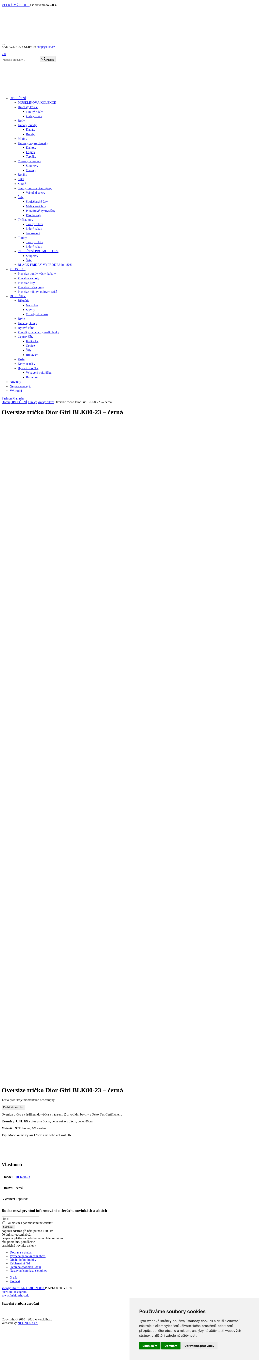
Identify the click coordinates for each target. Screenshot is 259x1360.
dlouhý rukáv (34, 111)
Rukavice (32, 354)
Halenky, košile (28, 107)
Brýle (21, 318)
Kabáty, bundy (27, 125)
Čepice (30, 345)
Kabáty (30, 129)
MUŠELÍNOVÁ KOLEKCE (37, 102)
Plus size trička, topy (31, 287)
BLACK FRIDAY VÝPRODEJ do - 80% (45, 264)
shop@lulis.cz (46, 46)
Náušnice (32, 305)
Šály (29, 350)
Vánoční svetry (35, 192)
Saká (21, 179)
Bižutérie (23, 300)
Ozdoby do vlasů (37, 314)
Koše (21, 359)
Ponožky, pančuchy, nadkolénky (38, 332)
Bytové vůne (26, 328)
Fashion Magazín (13, 398)
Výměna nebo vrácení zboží (28, 1256)
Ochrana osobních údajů (25, 1267)
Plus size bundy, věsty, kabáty (37, 273)
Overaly (31, 170)
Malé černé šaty (36, 206)
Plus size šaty (26, 282)
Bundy (30, 134)
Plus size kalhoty (28, 278)
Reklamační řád (20, 1263)
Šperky (30, 309)
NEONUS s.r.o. (28, 1323)
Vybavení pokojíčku (39, 372)
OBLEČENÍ (19, 402)
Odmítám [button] (171, 1345)
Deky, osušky (26, 363)
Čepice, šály (25, 336)
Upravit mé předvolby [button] (199, 1345)
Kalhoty (31, 147)
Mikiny (22, 138)
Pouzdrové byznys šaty (40, 210)
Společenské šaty (37, 201)
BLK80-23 (23, 1177)
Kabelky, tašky (27, 323)
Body (21, 120)
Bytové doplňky (28, 368)
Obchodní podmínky (23, 1259)
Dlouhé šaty (33, 215)
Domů (6, 402)
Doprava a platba (21, 1252)
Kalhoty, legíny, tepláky (33, 143)
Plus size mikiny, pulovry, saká (37, 291)
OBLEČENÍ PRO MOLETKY (38, 251)
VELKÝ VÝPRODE (16, 5)
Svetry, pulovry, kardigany (35, 188)
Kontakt (15, 1281)
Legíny (30, 152)
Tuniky (22, 237)
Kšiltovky (32, 341)
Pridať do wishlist (13, 1107)
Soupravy (32, 165)
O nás (13, 1277)
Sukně (22, 183)
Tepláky (31, 156)
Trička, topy (25, 219)
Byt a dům (32, 377)
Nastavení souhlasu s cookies (28, 1270)
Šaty (20, 197)
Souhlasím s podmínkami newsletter (29, 1223)
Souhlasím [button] (149, 1345)
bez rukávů (33, 233)
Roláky (22, 174)
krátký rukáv (34, 116)
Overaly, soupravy (29, 161)
